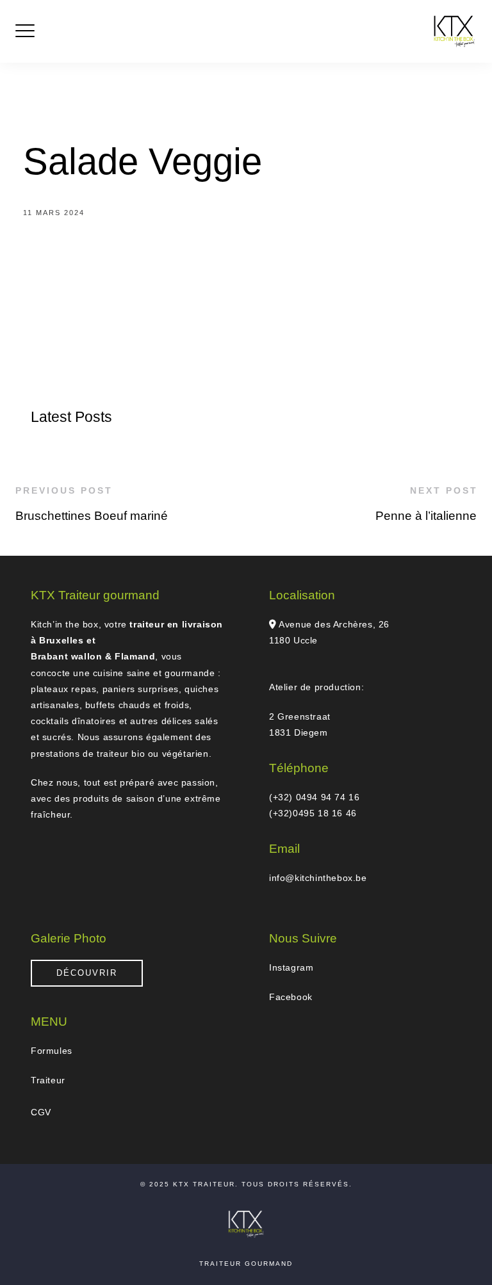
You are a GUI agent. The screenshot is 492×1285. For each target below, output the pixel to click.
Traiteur (48, 1080)
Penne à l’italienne (426, 515)
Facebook (291, 997)
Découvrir (86, 973)
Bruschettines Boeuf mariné (91, 515)
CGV (41, 1112)
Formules (51, 1051)
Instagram (291, 967)
